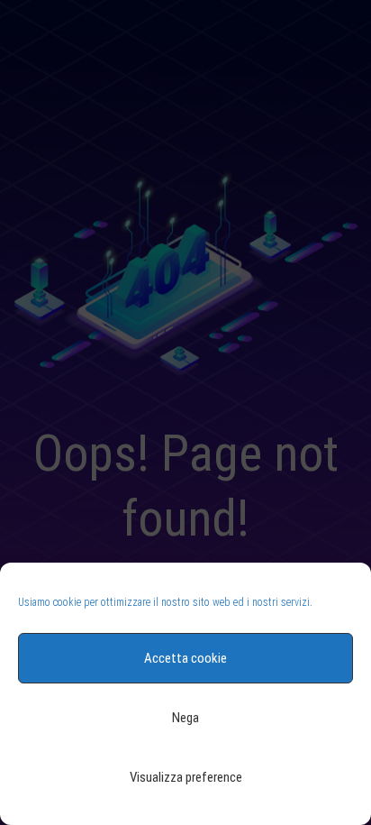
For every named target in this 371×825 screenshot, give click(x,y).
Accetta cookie (185, 658)
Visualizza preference (186, 777)
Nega (185, 718)
